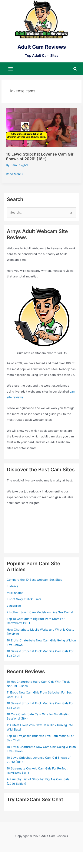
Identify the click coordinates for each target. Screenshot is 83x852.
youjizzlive (14, 605)
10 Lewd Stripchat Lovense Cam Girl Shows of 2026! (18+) (40, 156)
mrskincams (15, 592)
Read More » (14, 174)
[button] (75, 69)
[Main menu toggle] (11, 69)
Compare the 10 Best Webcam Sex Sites (34, 579)
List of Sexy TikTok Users (24, 599)
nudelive (12, 586)
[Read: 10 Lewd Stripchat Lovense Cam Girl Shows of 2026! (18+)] (41, 127)
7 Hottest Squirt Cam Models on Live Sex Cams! (40, 612)
